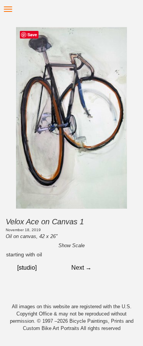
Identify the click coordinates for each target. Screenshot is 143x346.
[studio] (27, 267)
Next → (81, 267)
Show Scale (71, 245)
